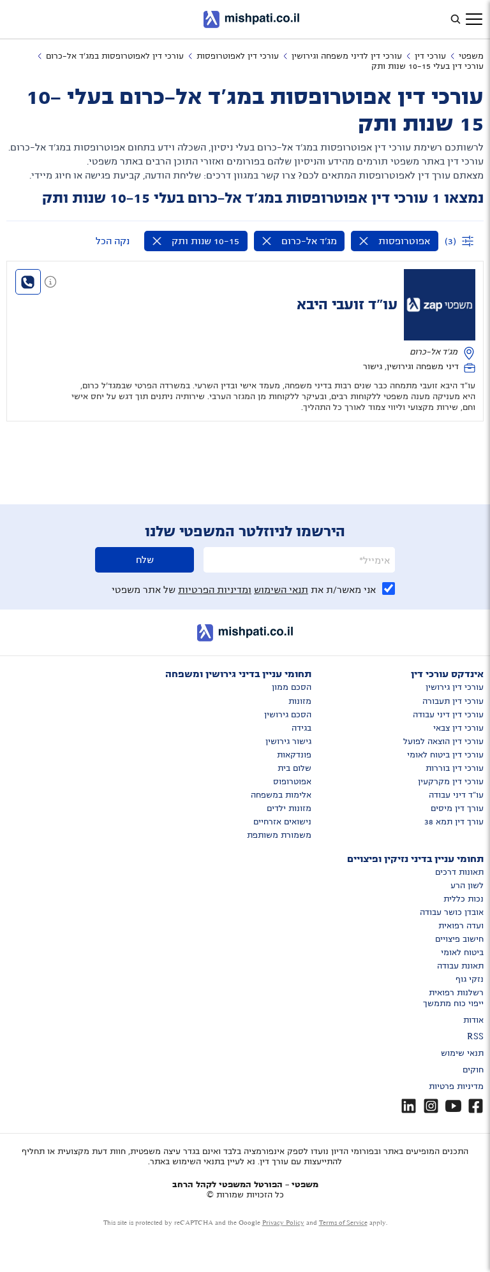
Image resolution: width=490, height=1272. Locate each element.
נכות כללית (463, 899)
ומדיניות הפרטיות (214, 590)
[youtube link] (453, 1106)
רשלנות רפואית (456, 992)
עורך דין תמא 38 (454, 821)
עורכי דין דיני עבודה (448, 714)
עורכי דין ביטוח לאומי (445, 754)
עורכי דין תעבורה (453, 701)
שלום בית (294, 768)
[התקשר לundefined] (28, 282)
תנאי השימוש (281, 590)
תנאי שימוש (462, 1053)
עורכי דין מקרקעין (451, 781)
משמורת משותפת (279, 835)
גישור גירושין (288, 741)
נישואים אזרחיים (282, 821)
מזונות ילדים (289, 808)
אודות (473, 1020)
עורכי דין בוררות (455, 768)
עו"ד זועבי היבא (347, 304)
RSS (475, 1036)
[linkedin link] (409, 1106)
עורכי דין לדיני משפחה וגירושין (347, 56)
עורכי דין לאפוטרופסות (238, 56)
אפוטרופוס (292, 781)
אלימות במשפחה (281, 795)
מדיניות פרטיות (456, 1086)
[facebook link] (476, 1106)
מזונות (299, 701)
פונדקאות (294, 754)
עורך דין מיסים (457, 808)
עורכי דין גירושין (455, 687)
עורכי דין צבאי (458, 728)
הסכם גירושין (287, 714)
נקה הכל (113, 241)
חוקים (473, 1069)
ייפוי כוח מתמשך (453, 1003)
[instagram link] (431, 1106)
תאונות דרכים (459, 872)
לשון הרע (467, 885)
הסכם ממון (291, 687)
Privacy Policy (283, 1222)
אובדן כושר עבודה (452, 912)
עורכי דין (430, 56)
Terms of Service (343, 1222)
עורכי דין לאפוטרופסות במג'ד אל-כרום (115, 56)
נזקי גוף (470, 979)
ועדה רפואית (461, 925)
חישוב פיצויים (459, 939)
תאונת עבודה (460, 965)
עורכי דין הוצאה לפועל (443, 741)
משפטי (471, 56)
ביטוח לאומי (462, 952)
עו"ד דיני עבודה (456, 795)
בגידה (301, 728)
